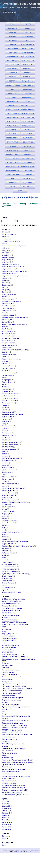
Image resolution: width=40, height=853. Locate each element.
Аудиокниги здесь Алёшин (21, 3)
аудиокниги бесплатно (9, 264)
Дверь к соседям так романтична (13, 324)
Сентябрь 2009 (7, 813)
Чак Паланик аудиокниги (27, 138)
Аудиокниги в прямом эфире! (12, 118)
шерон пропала (7, 580)
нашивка (5, 407)
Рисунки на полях (8, 460)
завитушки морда (8, 343)
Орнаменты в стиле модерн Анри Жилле (12, 102)
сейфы (4, 474)
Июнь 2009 (5, 815)
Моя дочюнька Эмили (9, 400)
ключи (4, 356)
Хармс (4, 537)
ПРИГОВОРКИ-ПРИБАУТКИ (12, 73)
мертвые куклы (12, 162)
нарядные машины (28, 93)
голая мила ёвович (27, 175)
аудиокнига (6, 260)
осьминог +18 (12, 56)
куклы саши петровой (12, 53)
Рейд (4, 451)
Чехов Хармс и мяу (27, 142)
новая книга (6, 419)
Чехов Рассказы (7, 562)
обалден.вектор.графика (13, 174)
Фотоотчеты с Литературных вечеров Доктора (12, 122)
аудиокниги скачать (8, 269)
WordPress (19, 851)
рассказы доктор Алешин (10, 444)
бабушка (5, 280)
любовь (4, 387)
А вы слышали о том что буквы (12, 246)
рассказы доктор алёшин (10, 442)
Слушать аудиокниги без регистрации (15, 502)
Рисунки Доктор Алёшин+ (11, 458)
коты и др (12, 44)
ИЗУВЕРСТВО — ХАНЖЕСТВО (13, 654)
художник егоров (8, 544)
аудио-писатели (7, 257)
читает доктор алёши (9, 567)
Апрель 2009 (6, 817)
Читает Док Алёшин (9, 564)
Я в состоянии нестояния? (12, 693)
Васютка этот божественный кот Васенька (17, 688)
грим (12, 89)
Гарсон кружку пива (8, 299)
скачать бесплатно (8, 493)
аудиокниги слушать (9, 273)
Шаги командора (7, 576)
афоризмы (5, 278)
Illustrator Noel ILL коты (12, 110)
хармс (4, 534)
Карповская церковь (9, 354)
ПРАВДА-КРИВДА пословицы (28, 81)
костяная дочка (12, 138)
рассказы (5, 440)
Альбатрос (5, 253)
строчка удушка (7, 511)
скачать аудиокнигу (8, 490)
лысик (4, 384)
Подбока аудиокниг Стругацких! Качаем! (27, 155)
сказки (4, 486)
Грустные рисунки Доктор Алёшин (13, 317)
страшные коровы (28, 171)
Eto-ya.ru (5, 838)
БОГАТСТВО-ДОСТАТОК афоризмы (27, 69)
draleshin (5, 239)
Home (12, 24)
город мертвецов (8, 310)
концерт (4, 363)
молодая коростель (8, 398)
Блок (4, 287)
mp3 (3, 243)
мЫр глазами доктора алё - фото (27, 122)
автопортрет (6, 250)
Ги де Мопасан (7, 303)
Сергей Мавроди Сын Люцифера (12, 65)
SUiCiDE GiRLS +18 (27, 56)
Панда (12, 187)
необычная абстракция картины (27, 150)
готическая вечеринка (27, 163)
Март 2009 (5, 820)
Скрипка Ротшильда (9, 495)
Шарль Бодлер (7, 578)
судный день (6, 514)
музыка (4, 405)
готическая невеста (12, 41)
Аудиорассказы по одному (27, 61)
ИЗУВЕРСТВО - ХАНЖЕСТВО (12, 81)
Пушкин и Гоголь (7, 435)
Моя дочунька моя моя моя (12, 691)
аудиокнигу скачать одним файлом (14, 276)
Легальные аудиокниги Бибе (27, 179)
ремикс (4, 453)
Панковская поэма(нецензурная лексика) (28, 65)
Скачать (27, 32)
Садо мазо (27, 183)
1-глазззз (5, 232)
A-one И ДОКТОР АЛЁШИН (27, 85)
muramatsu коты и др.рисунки (27, 167)
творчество (6, 518)
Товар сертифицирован (27, 102)
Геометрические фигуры (10, 301)
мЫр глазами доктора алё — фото (14, 686)
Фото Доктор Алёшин (10, 241)
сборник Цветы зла (8, 470)
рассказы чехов (7, 447)
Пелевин (12, 146)
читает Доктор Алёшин (10, 571)
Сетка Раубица (7, 479)
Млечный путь (7, 391)
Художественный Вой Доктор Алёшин (15, 541)
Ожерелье (5, 421)
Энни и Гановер (7, 587)
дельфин (5, 326)
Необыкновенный (8, 412)
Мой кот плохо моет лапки (11, 393)
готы (3, 313)
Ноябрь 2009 (6, 808)
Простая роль (6, 433)
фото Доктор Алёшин (9, 532)
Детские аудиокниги (27, 146)
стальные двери (7, 507)
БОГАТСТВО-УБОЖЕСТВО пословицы (27, 77)
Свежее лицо (6, 472)
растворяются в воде (9, 449)
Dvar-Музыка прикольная (12, 69)
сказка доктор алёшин (9, 484)
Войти (4, 845)
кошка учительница (8, 373)
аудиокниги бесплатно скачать (12, 266)
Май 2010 (5, 801)
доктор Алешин (7, 331)
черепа (4, 555)
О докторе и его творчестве (12, 28)
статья (4, 509)
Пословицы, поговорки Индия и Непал (27, 89)
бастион (5, 283)
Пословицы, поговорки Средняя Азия (12, 93)
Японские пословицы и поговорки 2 (12, 77)
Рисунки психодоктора (12, 32)
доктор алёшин (7, 333)
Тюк (3, 530)
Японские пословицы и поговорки (27, 73)
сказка (4, 481)
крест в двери (7, 375)
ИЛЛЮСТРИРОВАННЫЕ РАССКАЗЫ (13, 85)
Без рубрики (6, 285)
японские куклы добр (12, 171)
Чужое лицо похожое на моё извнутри (15, 574)
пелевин (5, 428)
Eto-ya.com (6, 836)
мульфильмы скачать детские (27, 53)
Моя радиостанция (8, 403)
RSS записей (23, 850)
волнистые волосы (8, 294)
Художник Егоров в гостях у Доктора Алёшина (18, 546)
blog (3, 236)
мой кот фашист (7, 396)
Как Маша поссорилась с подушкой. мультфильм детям (12, 98)
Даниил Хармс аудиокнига (12, 142)
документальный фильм (10, 338)
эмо (3, 585)
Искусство (5, 352)
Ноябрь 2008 (6, 829)
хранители (5, 539)
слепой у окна (7, 497)
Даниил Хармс (7, 320)
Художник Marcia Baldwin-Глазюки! (12, 114)
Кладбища (12, 105)
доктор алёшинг (7, 336)
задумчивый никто (8, 345)
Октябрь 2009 (6, 811)
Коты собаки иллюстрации (27, 187)
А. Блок (4, 248)
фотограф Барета (27, 44)
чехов (4, 560)
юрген (4, 590)
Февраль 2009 (7, 822)
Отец (4, 423)
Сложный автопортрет (9, 500)
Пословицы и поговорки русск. (27, 98)
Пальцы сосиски (7, 426)
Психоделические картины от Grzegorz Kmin (13, 155)
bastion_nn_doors (8, 234)
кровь (4, 377)
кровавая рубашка (12, 134)
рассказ (4, 437)
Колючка (5, 361)
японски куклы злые (27, 49)
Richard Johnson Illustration (27, 110)
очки (12, 178)
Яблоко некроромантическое (11, 592)
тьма (3, 527)
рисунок (5, 463)
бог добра (5, 290)
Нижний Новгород (8, 417)
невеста (5, 410)
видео (27, 40)
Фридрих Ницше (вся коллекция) (27, 106)
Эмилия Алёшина (8, 583)
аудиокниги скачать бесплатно (12, 271)
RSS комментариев (33, 850)
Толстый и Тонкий (8, 523)
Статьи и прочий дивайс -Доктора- (27, 118)
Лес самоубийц (12, 60)
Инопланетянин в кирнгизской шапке (14, 350)
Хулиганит (5, 548)
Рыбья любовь (7, 467)
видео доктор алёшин (27, 126)
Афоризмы (27, 134)
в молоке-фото (12, 150)
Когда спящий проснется (10, 359)
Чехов (4, 557)
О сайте (28, 24)
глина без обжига (8, 308)
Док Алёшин (6, 329)
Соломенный (6, 504)
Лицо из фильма (7, 382)
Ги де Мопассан (7, 306)
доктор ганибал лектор (27, 159)
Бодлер (27, 28)
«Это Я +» (28, 851)
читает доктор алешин (9, 569)
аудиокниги (6, 262)
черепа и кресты (12, 158)
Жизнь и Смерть (7, 340)
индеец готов (6, 347)
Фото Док (12, 36)
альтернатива (6, 255)
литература (6, 380)
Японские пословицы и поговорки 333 (12, 183)
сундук (4, 516)
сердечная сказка (8, 477)
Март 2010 (5, 804)
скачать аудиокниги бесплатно (12, 488)
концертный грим (8, 366)
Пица (4, 430)
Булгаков (5, 292)
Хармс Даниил (27, 36)
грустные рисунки (8, 315)
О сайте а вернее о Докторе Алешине (27, 114)
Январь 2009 (6, 824)
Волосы (4, 296)
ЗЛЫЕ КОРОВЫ (12, 48)
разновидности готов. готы (12, 167)
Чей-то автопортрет (8, 553)
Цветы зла (5, 550)
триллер (5, 525)
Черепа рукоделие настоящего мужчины (27, 130)
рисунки (5, 456)
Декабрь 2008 (6, 827)
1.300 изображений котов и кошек (20, 191)
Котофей (5, 370)
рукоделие (5, 465)
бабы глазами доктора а (12, 130)
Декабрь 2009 (6, 806)
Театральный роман (9, 520)
